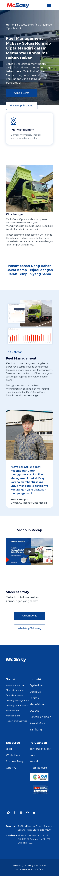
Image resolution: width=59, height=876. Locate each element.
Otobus (34, 710)
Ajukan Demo (21, 93)
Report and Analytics (16, 721)
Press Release (38, 767)
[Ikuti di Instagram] (21, 812)
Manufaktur (37, 704)
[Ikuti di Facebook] (14, 812)
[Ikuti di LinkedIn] (33, 812)
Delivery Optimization (17, 705)
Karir (32, 755)
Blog (9, 748)
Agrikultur (36, 685)
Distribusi (35, 691)
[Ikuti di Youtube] (27, 812)
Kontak (34, 761)
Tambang (36, 729)
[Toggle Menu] (49, 5)
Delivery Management (17, 700)
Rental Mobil (38, 723)
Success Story (25, 24)
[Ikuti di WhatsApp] (8, 812)
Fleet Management (16, 690)
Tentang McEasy (40, 748)
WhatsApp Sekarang (21, 105)
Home (10, 24)
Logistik (34, 698)
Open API (12, 767)
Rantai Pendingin (40, 716)
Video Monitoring (15, 685)
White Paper (14, 755)
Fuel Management (15, 695)
